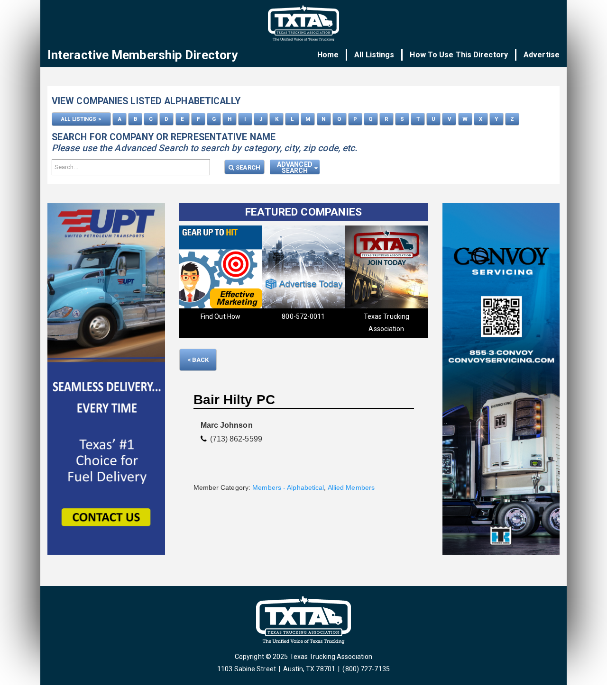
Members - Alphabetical (288, 487)
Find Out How (398, 316)
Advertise (542, 54)
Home (328, 54)
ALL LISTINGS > (81, 119)
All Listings (374, 54)
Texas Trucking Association (315, 323)
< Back (198, 359)
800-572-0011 (231, 316)
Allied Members (351, 487)
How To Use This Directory (459, 54)
